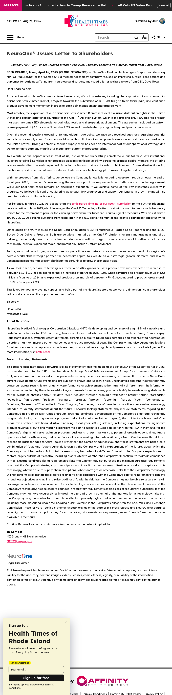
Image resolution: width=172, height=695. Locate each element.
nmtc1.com (43, 352)
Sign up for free (36, 678)
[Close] (65, 622)
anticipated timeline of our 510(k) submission (101, 203)
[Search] (136, 37)
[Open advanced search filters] (144, 37)
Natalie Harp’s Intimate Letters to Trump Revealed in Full (61, 5)
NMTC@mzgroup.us (19, 541)
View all (164, 5)
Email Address (19, 662)
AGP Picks (10, 5)
